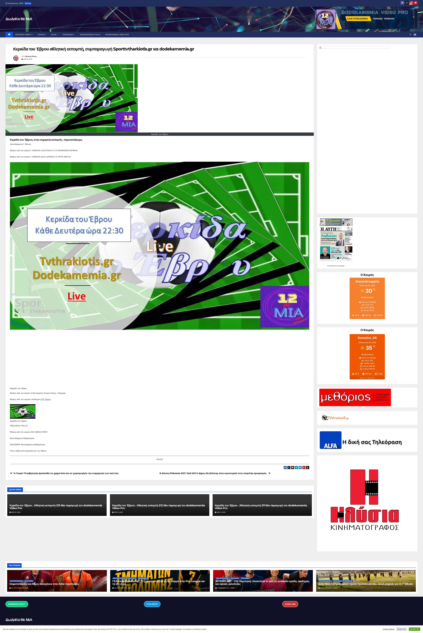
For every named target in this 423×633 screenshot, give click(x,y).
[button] (410, 34)
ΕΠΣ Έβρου (46, 399)
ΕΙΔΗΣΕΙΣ (42, 35)
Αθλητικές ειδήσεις (16, 581)
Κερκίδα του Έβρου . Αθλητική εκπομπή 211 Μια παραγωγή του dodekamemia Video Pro (261, 507)
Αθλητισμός (29, 581)
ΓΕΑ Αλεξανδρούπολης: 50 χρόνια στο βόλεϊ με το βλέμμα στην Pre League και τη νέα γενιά (158, 583)
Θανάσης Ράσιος (31, 56)
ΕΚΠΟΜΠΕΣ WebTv (23, 35)
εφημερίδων (341, 265)
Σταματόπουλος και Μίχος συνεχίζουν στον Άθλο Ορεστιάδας (44, 584)
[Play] (160, 245)
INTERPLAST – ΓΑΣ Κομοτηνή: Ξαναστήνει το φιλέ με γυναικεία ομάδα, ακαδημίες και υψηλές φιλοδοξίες (262, 583)
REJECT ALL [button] (402, 629)
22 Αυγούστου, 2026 (20, 588)
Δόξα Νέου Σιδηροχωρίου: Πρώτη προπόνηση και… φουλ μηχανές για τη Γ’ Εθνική (365, 584)
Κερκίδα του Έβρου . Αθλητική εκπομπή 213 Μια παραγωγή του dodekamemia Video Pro (55, 507)
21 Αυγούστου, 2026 (225, 588)
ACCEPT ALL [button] (414, 629)
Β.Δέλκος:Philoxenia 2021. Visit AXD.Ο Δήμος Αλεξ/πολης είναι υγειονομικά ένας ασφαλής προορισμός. (213, 473)
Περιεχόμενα (142, 578)
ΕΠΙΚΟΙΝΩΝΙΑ (68, 35)
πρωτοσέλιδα (332, 265)
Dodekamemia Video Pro (117, 35)
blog (54, 35)
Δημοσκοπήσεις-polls (90, 35)
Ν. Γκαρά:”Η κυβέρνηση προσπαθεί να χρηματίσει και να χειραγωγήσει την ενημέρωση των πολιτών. (66, 473)
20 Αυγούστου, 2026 (329, 588)
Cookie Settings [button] (389, 629)
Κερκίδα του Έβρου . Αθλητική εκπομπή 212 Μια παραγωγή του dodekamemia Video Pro (158, 507)
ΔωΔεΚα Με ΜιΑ (19, 19)
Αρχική (159, 459)
